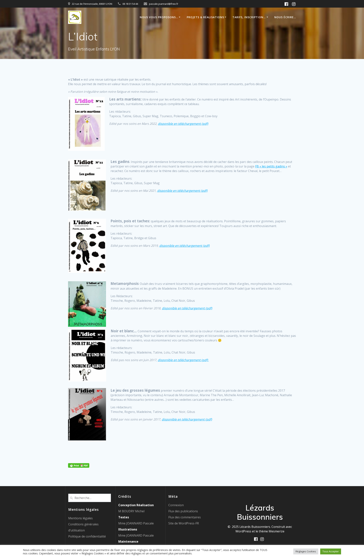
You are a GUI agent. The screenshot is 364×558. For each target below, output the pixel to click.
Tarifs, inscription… (249, 17)
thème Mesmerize (271, 531)
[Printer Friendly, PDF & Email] (78, 465)
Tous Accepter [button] (330, 551)
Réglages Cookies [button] (306, 551)
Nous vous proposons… (159, 17)
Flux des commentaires (184, 517)
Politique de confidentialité (87, 536)
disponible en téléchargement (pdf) (183, 124)
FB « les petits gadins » (271, 166)
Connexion (176, 505)
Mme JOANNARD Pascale (136, 523)
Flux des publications (183, 511)
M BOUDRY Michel (131, 511)
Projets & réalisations (205, 17)
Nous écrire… (285, 17)
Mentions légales (80, 518)
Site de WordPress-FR (183, 523)
